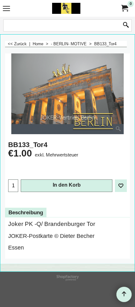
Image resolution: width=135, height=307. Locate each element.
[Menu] (6, 9)
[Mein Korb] (124, 8)
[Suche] (126, 25)
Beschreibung (25, 213)
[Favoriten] (121, 186)
